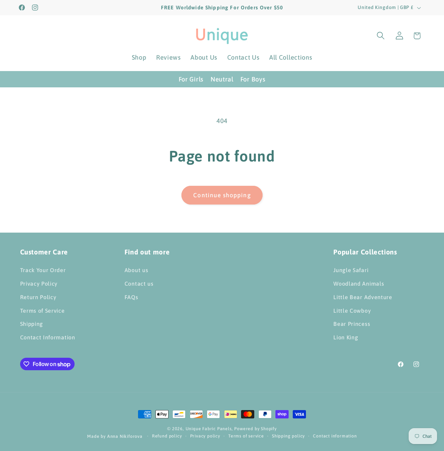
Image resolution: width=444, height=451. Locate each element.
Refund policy (167, 436)
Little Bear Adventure (362, 297)
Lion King (345, 337)
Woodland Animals (358, 283)
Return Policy (38, 297)
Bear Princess (351, 324)
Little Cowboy (352, 310)
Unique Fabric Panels (209, 428)
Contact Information (47, 337)
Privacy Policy (39, 283)
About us (136, 270)
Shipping (31, 324)
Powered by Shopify (255, 428)
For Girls (191, 79)
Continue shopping (222, 195)
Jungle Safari (350, 270)
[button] (381, 36)
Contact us (139, 283)
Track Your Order (43, 270)
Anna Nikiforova (125, 436)
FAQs (131, 297)
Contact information (335, 436)
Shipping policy (288, 436)
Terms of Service (42, 310)
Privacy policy (205, 436)
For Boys (253, 79)
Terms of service (246, 436)
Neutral (222, 79)
